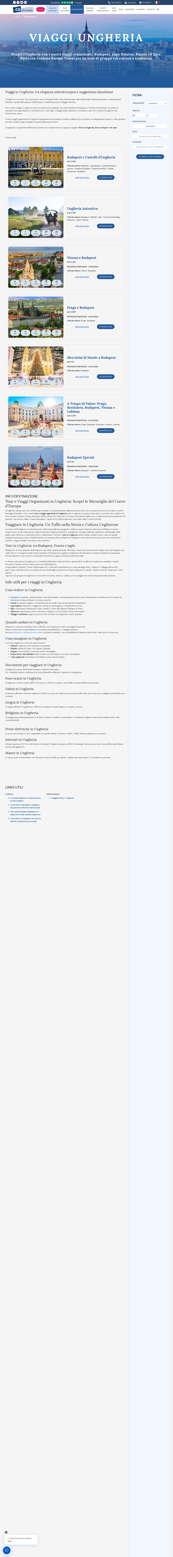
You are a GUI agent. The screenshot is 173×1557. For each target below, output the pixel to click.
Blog (121, 9)
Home (17, 17)
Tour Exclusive (65, 9)
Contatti (151, 9)
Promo (40, 9)
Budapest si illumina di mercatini (27, 632)
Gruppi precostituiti (103, 9)
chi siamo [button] (140, 9)
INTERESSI (136, 142)
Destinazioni (77, 9)
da (134, 115)
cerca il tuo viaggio (151, 156)
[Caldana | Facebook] (15, 2)
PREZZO (136, 110)
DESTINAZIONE (139, 121)
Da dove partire (90, 9)
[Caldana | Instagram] (18, 2)
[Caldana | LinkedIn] (26, 2)
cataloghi (129, 9)
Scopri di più (105, 177)
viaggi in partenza (52, 9)
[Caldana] (23, 9)
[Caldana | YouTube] (22, 2)
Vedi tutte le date (82, 177)
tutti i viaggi (29, 17)
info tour (114, 9)
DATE (134, 131)
